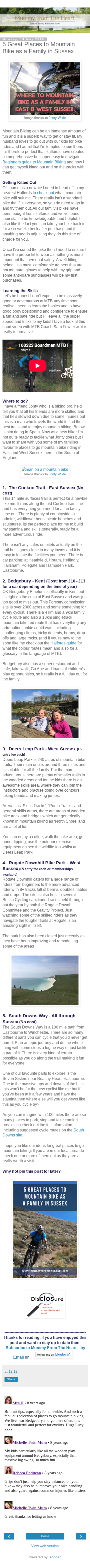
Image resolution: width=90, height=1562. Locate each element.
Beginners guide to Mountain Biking (34, 162)
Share (11, 1379)
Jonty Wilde (57, 118)
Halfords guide (64, 643)
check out (45, 193)
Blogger (54, 1557)
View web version (45, 1546)
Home (45, 1536)
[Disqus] (45, 1456)
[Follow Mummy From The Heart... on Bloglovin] (53, 1357)
